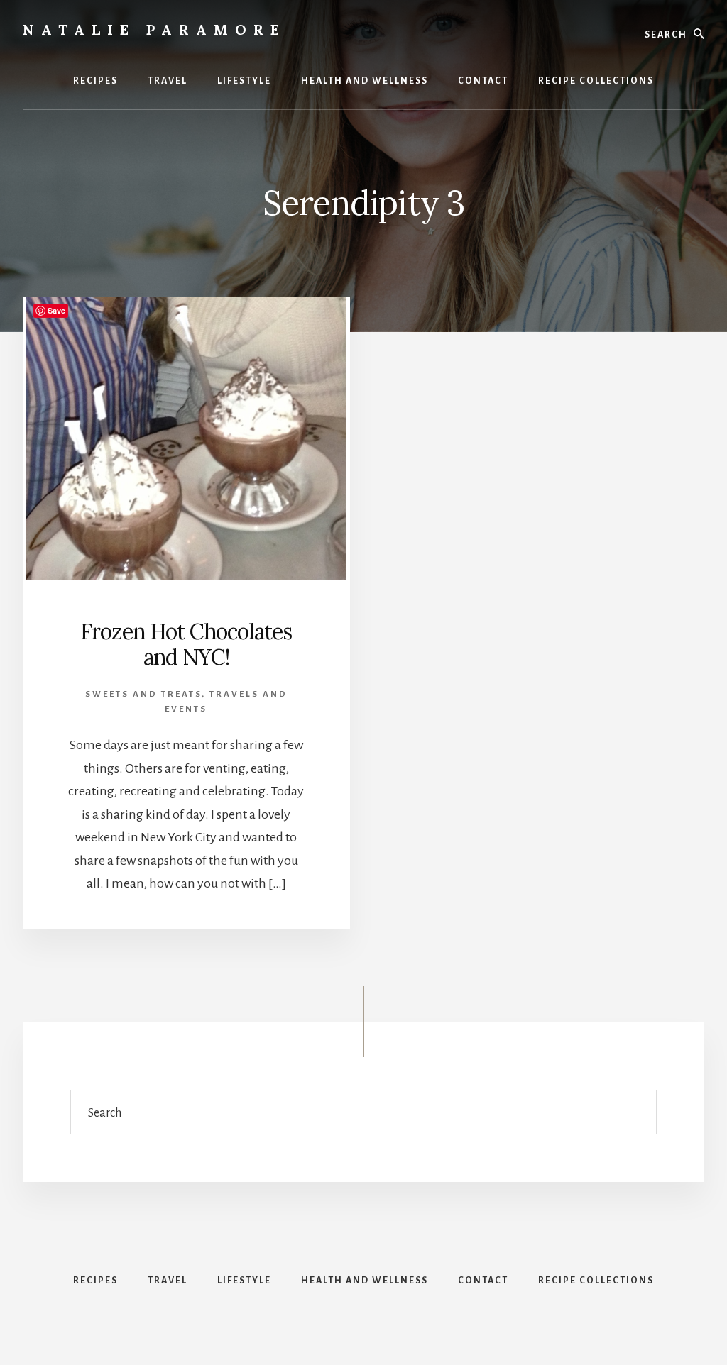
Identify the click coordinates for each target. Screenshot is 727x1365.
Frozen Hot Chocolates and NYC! (186, 644)
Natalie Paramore (154, 29)
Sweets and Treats (143, 694)
